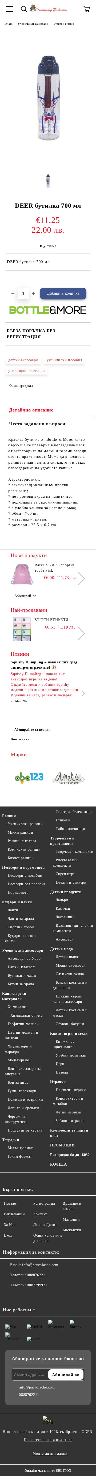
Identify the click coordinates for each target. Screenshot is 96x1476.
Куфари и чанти (17, 902)
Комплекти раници (24, 849)
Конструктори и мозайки (68, 1101)
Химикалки (18, 1007)
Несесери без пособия (27, 884)
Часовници (65, 917)
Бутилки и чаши (64, 23)
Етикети (63, 820)
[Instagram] (21, 1296)
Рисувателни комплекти (65, 862)
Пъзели (62, 1072)
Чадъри (62, 900)
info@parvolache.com (40, 1265)
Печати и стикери (71, 882)
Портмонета (18, 893)
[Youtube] (33, 1296)
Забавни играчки (70, 1121)
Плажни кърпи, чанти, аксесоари (68, 999)
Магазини (71, 1219)
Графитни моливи (23, 1024)
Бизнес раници (21, 858)
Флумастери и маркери (18, 1049)
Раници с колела (22, 841)
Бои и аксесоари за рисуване (23, 1071)
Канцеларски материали (14, 996)
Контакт (40, 1214)
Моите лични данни (50, 1454)
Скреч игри (65, 874)
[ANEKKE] (67, 779)
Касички (63, 908)
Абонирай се (25, 596)
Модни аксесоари (71, 965)
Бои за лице (18, 1082)
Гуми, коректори (22, 1091)
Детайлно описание (31, 410)
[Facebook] (9, 1296)
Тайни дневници (70, 829)
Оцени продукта (21, 386)
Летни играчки (69, 1112)
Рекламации (14, 1214)
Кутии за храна (21, 984)
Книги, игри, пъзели (69, 1034)
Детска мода (61, 949)
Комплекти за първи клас (69, 1133)
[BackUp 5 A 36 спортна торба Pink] (22, 575)
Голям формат (20, 1156)
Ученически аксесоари (33, 23)
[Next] (78, 578)
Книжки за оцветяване (64, 1044)
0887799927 (37, 1285)
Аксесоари (65, 939)
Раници (9, 816)
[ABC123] (29, 779)
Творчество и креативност (62, 841)
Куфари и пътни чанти (20, 938)
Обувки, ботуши (70, 1024)
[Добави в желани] (86, 279)
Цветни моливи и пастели (21, 1035)
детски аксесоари (23, 360)
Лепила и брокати (23, 1108)
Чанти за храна (21, 919)
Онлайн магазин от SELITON (48, 1471)
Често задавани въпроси (37, 423)
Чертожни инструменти (16, 1119)
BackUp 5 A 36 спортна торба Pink (55, 567)
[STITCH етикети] (22, 629)
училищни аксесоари (26, 371)
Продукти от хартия (25, 1130)
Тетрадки (10, 1140)
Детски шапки (68, 957)
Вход (8, 1235)
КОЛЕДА (58, 1164)
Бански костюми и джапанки (70, 985)
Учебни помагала (71, 1055)
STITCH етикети (52, 620)
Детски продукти (65, 892)
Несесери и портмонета (23, 868)
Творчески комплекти (74, 852)
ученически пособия (64, 360)
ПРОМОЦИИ (62, 1145)
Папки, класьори (22, 967)
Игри (60, 1064)
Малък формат (20, 1148)
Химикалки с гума (26, 1015)
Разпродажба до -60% (70, 1155)
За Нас (9, 1225)
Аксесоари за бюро (24, 959)
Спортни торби (21, 927)
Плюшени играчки (72, 1090)
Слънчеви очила (70, 974)
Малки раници (20, 832)
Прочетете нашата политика (48, 1440)
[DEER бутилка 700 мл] (48, 164)
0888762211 (37, 1275)
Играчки (58, 1082)
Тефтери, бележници (74, 812)
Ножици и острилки (25, 1099)
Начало (8, 23)
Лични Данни (45, 1225)
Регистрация (44, 1203)
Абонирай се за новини (32, 729)
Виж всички (20, 739)
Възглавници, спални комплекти (73, 928)
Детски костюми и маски (70, 1012)
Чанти (13, 910)
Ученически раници (25, 824)
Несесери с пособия (25, 876)
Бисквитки (72, 1230)
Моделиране (18, 1060)
